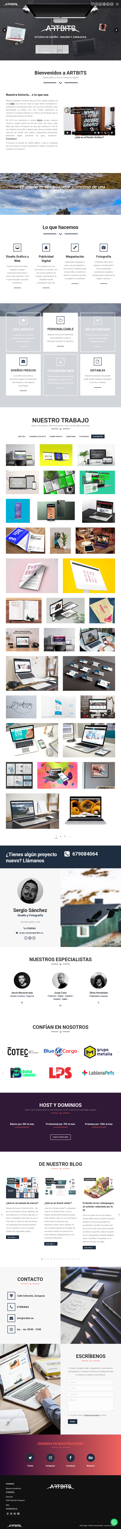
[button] (3, 1052)
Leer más (11, 1237)
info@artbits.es (11, 1509)
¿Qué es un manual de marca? (22, 1203)
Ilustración (98, 436)
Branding (11, 1179)
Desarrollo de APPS (37, 436)
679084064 (31, 928)
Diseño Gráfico (56, 436)
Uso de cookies (109, 1525)
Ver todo (21, 436)
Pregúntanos (11, 139)
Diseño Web (70, 436)
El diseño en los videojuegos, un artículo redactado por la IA (98, 1207)
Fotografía (84, 436)
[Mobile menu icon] (117, 4)
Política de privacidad (91, 1415)
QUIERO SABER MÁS (60, 1137)
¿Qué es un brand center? (58, 1203)
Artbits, (40, 120)
